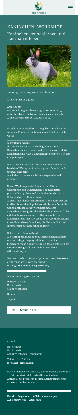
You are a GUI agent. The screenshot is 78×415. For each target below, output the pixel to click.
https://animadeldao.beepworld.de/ (28, 265)
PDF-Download (22, 310)
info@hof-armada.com (20, 362)
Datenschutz (35, 400)
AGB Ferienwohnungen (45, 396)
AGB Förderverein (16, 400)
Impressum (24, 396)
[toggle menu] (70, 8)
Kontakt (11, 396)
